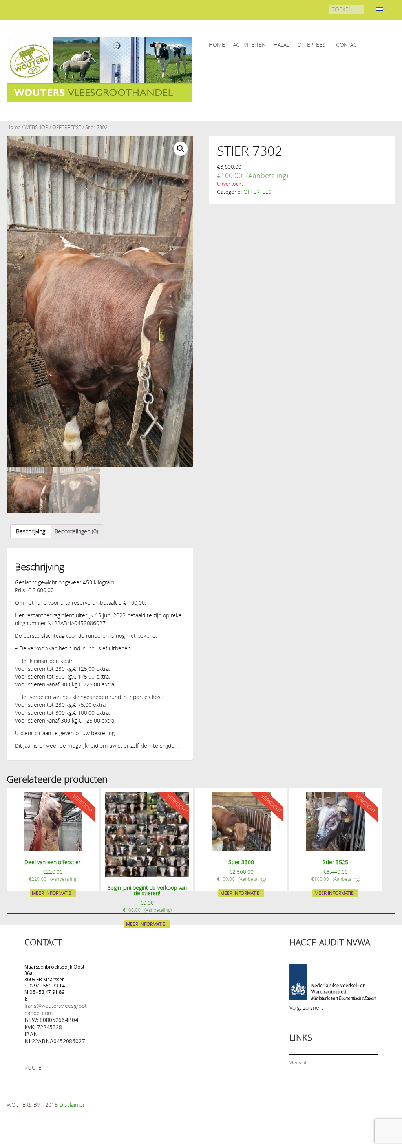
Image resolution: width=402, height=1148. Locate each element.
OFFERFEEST (312, 44)
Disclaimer (72, 1104)
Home (13, 127)
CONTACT (348, 44)
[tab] (30, 531)
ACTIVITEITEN (249, 44)
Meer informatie (51, 893)
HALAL (281, 44)
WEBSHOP (36, 127)
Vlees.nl (297, 1062)
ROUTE (33, 1067)
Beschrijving (30, 531)
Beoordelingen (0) (76, 531)
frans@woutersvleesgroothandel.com (55, 1009)
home (217, 44)
